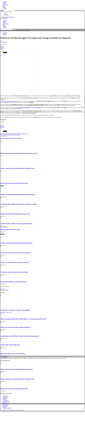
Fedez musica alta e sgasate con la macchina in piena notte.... (15, 252)
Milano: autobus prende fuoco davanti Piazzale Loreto (17, 133)
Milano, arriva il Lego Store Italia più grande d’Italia (14, 183)
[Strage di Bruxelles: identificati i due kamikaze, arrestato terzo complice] (3, 201)
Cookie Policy (6, 404)
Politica (4, 3)
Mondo (4, 7)
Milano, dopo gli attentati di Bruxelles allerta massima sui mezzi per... (18, 194)
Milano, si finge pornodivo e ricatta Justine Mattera (13, 281)
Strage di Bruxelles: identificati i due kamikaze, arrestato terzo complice (18, 204)
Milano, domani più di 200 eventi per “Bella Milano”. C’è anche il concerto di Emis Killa (23, 319)
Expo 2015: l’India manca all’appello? (12, 134)
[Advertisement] (9, 418)
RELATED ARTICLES (5, 138)
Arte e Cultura (6, 4)
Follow (7, 290)
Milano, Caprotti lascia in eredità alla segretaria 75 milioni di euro (17, 168)
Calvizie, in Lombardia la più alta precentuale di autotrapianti (16, 243)
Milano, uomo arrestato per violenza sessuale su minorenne (15, 327)
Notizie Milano (3, 42)
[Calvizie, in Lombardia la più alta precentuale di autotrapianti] (3, 240)
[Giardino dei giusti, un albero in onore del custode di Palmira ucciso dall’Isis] (3, 221)
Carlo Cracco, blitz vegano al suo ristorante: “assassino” (14, 262)
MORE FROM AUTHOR (16, 138)
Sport (4, 6)
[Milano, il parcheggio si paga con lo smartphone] (2, 351)
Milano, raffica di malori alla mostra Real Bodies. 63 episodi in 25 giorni (18, 153)
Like (4, 288)
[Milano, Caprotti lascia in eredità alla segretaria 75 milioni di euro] (7, 165)
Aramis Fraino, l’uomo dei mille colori (10, 344)
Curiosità (5, 8)
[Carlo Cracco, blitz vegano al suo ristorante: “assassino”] (3, 259)
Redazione (6, 14)
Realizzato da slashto (7, 408)
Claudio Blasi (3, 312)
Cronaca (4, 2)
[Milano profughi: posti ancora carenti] (4, 227)
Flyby (5, 102)
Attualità (4, 1)
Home (5, 13)
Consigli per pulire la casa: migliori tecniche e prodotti (14, 272)
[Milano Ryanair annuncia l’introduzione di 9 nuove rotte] (3, 211)
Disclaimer (5, 405)
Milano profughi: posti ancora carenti (10, 229)
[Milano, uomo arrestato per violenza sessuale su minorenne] (2, 324)
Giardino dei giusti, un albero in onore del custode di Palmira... (16, 223)
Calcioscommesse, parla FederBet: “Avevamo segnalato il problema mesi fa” (19, 336)
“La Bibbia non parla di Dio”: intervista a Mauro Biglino (15, 310)
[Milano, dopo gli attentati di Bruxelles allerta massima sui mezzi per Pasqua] (3, 192)
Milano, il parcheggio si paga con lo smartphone (12, 353)
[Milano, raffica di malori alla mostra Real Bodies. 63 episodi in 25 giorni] (7, 150)
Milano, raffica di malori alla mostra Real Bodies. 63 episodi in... (16, 369)
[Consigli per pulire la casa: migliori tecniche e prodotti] (3, 269)
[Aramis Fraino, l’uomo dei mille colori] (2, 342)
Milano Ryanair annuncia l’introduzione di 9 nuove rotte (15, 214)
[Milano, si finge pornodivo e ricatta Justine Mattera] (3, 279)
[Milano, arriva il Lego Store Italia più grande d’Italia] (7, 180)
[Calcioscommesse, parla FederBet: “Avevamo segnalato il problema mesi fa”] (2, 333)
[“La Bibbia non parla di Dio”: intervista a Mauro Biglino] (11, 307)
